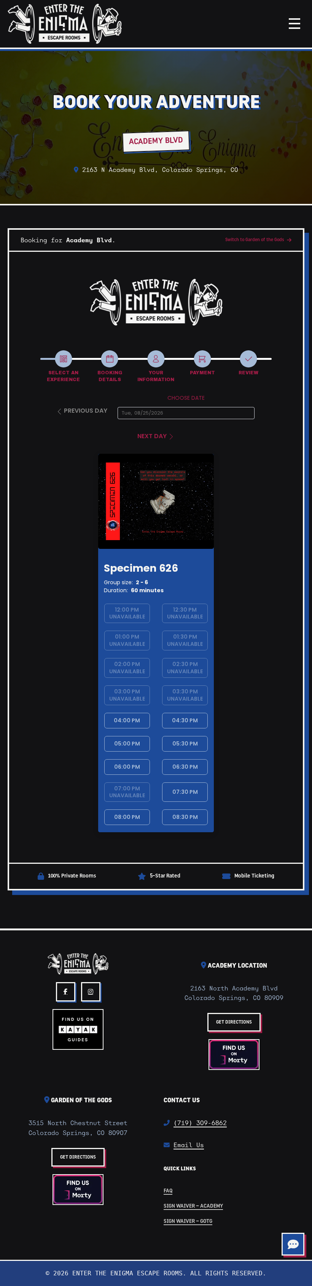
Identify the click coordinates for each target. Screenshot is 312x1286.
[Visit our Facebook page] (65, 991)
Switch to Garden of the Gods (254, 240)
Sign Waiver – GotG (188, 1221)
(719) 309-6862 (200, 1123)
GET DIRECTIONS (234, 1022)
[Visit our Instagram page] (90, 991)
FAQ (168, 1191)
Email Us (189, 1145)
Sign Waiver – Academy (193, 1206)
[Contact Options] (293, 1244)
